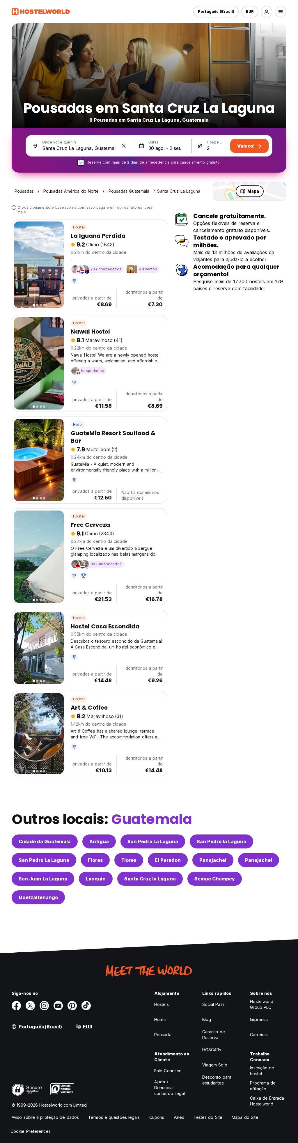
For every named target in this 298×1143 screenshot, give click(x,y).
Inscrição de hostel (262, 1070)
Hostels (161, 1004)
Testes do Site (208, 1117)
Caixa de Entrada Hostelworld (267, 1101)
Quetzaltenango (38, 897)
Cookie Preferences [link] (30, 1131)
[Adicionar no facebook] (16, 1005)
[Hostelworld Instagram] (44, 1005)
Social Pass (213, 1004)
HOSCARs (211, 1049)
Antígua (99, 841)
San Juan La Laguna (43, 879)
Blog (206, 1019)
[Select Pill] (266, 11)
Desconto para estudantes (216, 1080)
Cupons (156, 1117)
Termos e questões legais (114, 1117)
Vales (178, 1117)
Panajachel (212, 860)
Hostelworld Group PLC (261, 1004)
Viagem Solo (214, 1064)
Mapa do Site (245, 1117)
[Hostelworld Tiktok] (86, 1005)
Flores (95, 860)
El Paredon (168, 860)
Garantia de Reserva (213, 1034)
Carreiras (259, 1034)
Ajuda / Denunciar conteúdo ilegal (169, 1087)
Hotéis (160, 1019)
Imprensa (259, 1019)
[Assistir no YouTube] (58, 1005)
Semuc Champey (214, 879)
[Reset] (124, 146)
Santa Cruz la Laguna (150, 879)
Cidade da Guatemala (45, 841)
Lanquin (96, 879)
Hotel (78, 424)
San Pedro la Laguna (221, 841)
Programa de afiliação (263, 1085)
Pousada (162, 1034)
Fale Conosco (168, 1070)
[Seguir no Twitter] (30, 1005)
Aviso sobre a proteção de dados (45, 1117)
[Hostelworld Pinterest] (72, 1005)
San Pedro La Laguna (152, 841)
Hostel (79, 227)
